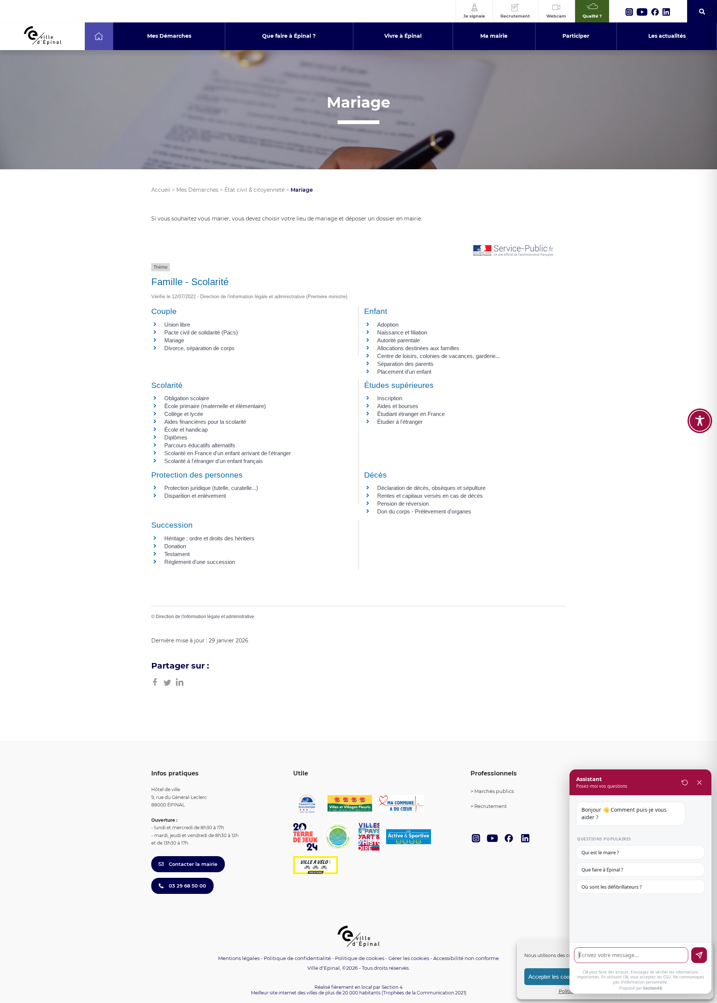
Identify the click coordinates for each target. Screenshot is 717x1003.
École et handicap (186, 429)
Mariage (174, 340)
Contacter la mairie (192, 864)
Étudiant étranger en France (411, 414)
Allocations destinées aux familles (418, 348)
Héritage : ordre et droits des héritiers (209, 538)
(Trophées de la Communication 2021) (424, 993)
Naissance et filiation (402, 332)
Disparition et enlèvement (195, 496)
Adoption (387, 324)
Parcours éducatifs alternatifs (199, 445)
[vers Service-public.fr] (513, 251)
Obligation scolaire (186, 398)
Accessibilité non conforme (466, 958)
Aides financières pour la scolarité (205, 422)
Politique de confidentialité (297, 958)
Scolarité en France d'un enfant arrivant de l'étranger (227, 453)
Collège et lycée (183, 414)
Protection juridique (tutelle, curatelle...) (211, 488)
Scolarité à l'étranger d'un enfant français (213, 461)
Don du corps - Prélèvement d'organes (424, 511)
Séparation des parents (405, 364)
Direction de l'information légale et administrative (205, 616)
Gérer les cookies (408, 958)
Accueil (160, 189)
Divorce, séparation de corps (199, 348)
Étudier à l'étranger (400, 422)
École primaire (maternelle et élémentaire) (215, 406)
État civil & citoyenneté (254, 189)
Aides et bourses (397, 406)
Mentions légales (239, 958)
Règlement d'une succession (199, 562)
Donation (175, 546)
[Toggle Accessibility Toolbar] (699, 420)
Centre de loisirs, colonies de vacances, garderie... (438, 356)
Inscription (389, 398)
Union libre (177, 324)
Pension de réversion (403, 503)
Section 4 (392, 987)
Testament (177, 554)
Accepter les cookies (554, 976)
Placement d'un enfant (404, 371)
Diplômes (175, 437)
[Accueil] (99, 36)
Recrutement (490, 806)
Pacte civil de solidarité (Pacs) (201, 332)
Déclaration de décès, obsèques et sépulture (431, 488)
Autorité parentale (398, 340)
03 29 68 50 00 (186, 886)
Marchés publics (494, 791)
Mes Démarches (197, 189)
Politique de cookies (359, 958)
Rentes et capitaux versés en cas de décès (430, 496)
